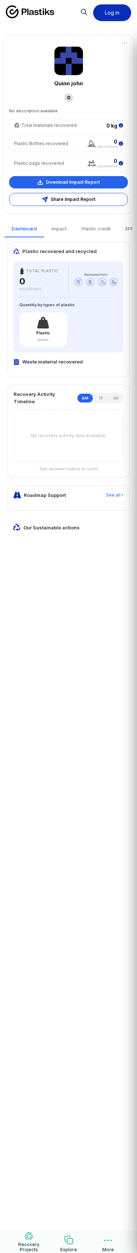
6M (85, 398)
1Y (101, 398)
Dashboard (24, 228)
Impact (59, 228)
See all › (114, 495)
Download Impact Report (73, 182)
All (115, 398)
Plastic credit (96, 228)
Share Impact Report (73, 199)
